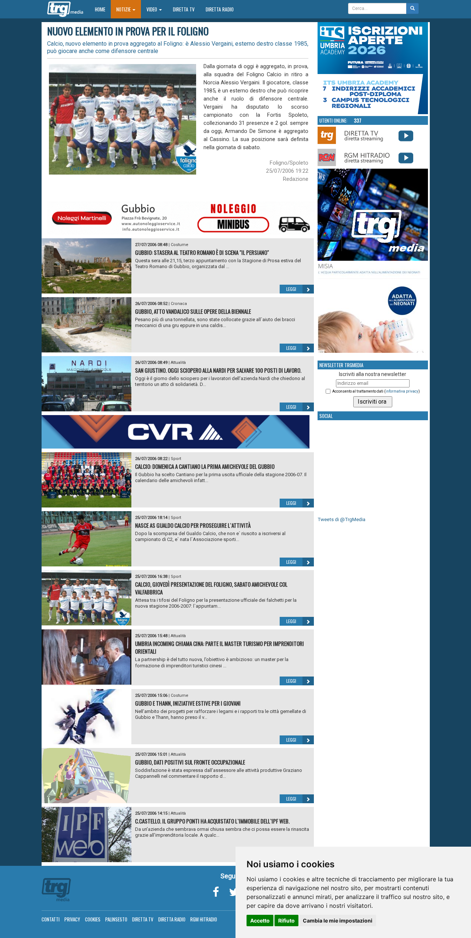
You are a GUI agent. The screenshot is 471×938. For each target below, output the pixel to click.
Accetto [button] (260, 920)
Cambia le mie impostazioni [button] (337, 920)
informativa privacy (402, 391)
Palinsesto (116, 919)
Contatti (51, 919)
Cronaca (179, 303)
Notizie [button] (124, 9)
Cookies (92, 919)
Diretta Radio (220, 9)
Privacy (72, 919)
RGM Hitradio (203, 919)
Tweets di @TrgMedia (341, 519)
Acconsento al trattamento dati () (376, 391)
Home (103, 9)
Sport (176, 458)
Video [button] (152, 9)
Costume (179, 244)
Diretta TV (184, 9)
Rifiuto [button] (286, 920)
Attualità (178, 362)
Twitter (77, 168)
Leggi (291, 289)
